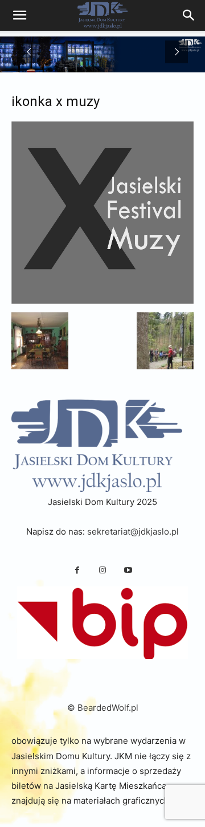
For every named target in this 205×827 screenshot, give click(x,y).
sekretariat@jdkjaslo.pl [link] (133, 531)
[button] (39, 340)
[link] (189, 15)
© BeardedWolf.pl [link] (102, 707)
